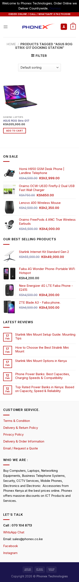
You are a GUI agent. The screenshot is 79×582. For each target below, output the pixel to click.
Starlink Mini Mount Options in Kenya (41, 361)
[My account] (64, 27)
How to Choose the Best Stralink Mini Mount (42, 349)
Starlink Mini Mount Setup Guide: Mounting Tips (45, 336)
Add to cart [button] (14, 130)
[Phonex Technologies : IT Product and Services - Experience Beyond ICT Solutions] (34, 26)
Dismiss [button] (55, 8)
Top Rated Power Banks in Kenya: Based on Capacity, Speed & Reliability (44, 389)
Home (11, 44)
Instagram (10, 553)
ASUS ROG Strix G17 (16, 120)
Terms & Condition (16, 421)
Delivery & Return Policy (20, 428)
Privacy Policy (13, 434)
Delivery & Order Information (23, 441)
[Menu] (5, 27)
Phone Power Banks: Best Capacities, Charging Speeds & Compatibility (42, 376)
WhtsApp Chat (13, 532)
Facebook (10, 546)
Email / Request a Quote (20, 448)
